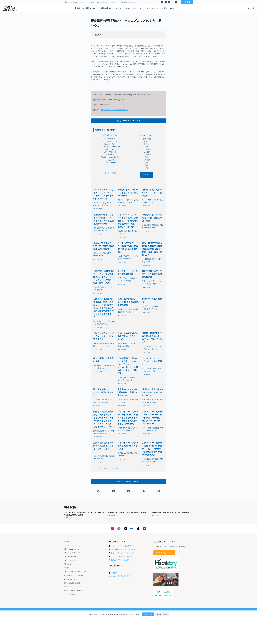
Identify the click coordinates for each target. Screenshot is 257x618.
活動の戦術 (111, 160)
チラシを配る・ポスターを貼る (73, 575)
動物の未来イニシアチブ (111, 8)
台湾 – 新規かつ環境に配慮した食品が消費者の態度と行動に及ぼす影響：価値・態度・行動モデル (152, 249)
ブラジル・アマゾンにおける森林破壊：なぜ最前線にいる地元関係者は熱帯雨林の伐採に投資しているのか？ (128, 220)
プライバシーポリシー (71, 594)
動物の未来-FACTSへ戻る (128, 120)
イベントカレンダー (70, 579)
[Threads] (158, 491)
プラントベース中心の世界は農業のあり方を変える (128, 445)
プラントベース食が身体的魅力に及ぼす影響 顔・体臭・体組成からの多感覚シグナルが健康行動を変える (153, 448)
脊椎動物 (147, 149)
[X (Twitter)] (166, 2)
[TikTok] (138, 528)
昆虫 (147, 144)
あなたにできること (134, 8)
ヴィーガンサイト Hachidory (98, 2)
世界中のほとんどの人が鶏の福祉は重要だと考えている (128, 392)
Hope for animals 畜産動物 (121, 546)
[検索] (253, 8)
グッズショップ (114, 2)
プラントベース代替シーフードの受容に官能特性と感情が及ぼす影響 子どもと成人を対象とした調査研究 (128, 417)
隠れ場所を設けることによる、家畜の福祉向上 (103, 392)
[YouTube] (176, 2)
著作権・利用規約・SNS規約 (73, 590)
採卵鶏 (147, 152)
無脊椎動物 (147, 139)
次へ (111, 468)
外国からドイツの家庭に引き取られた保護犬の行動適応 (128, 192)
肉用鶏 (147, 160)
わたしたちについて (70, 560)
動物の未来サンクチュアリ (128, 2)
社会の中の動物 (111, 162)
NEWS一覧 (67, 541)
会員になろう (68, 564)
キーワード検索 (110, 173)
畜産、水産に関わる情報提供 (73, 583)
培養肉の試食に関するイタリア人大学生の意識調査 (152, 192)
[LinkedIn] (128, 491)
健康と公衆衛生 (111, 149)
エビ (147, 141)
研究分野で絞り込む (110, 135)
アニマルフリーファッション (79, 2)
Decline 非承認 (162, 614)
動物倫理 (111, 155)
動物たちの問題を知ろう (87, 8)
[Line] (143, 491)
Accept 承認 (148, 614)
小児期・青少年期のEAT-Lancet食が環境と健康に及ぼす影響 (104, 246)
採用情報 (66, 568)
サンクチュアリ (152, 8)
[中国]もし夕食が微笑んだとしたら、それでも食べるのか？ (153, 392)
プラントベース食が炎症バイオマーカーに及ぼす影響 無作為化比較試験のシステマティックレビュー (152, 417)
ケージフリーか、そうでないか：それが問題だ (152, 361)
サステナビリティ (111, 144)
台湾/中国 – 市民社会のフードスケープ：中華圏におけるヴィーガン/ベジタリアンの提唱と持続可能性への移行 (103, 277)
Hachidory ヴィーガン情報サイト (123, 549)
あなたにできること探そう (120, 576)
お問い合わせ (68, 587)
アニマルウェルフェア (111, 141)
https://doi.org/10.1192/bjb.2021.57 (114, 110)
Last (116, 468)
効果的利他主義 (111, 152)
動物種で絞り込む (146, 135)
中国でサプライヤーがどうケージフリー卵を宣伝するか (103, 336)
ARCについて (175, 8)
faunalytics (111, 139)
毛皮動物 (147, 155)
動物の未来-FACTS (70, 556)
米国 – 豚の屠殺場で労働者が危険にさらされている (128, 336)
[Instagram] (169, 2)
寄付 (188, 2)
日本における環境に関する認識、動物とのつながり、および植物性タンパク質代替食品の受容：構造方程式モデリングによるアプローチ (103, 308)
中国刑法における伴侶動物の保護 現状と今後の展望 (152, 217)
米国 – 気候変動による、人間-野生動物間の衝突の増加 (128, 302)
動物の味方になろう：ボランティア (75, 571)
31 (107, 468)
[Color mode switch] (249, 8)
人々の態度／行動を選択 (111, 147)
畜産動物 (66, 2)
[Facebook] (162, 2)
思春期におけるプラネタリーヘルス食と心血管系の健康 (152, 274)
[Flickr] (173, 2)
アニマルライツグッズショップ (122, 553)
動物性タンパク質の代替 (111, 157)
